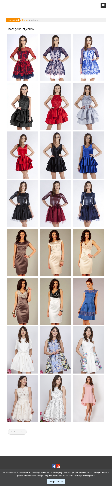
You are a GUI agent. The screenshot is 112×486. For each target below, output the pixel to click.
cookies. (82, 472)
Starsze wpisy (18, 432)
